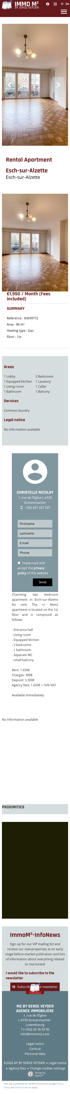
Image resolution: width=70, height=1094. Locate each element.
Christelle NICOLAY (35, 492)
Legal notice (57, 1063)
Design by (40, 1074)
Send (42, 582)
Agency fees (17, 1068)
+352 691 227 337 (37, 507)
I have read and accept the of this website (33, 568)
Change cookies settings (47, 1068)
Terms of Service (23, 1087)
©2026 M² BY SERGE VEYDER (24, 1063)
